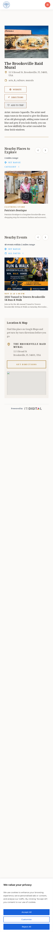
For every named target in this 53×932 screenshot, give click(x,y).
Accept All (27, 912)
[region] (26, 905)
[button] (47, 5)
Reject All (26, 927)
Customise (26, 919)
